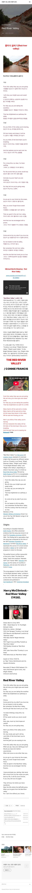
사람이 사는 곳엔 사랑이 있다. (9, 2)
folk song (20, 455)
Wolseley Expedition (15, 541)
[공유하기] (9, 805)
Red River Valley (21, 543)
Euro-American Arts (8, 811)
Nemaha (21, 560)
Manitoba (6, 543)
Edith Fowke (7, 474)
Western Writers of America (11, 514)
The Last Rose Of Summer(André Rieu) (12, 821)
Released (6, 432)
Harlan (5, 563)
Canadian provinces (15, 535)
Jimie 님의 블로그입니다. (9, 866)
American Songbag (23, 582)
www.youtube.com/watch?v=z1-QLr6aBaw (16, 277)
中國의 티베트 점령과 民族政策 (11, 819)
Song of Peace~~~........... (10, 813)
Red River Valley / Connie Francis (11, 815)
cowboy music (7, 457)
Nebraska (6, 565)
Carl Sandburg (7, 582)
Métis (12, 548)
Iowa (10, 567)
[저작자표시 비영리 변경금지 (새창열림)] (22, 805)
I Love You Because (8, 817)
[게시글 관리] (12, 805)
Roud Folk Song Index (10, 472)
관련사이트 (4, 884)
